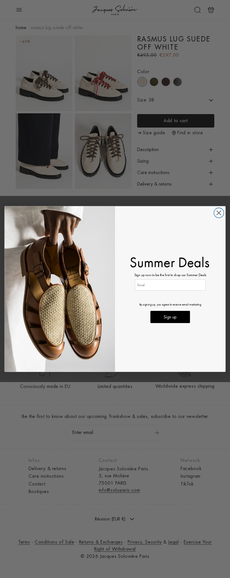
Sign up (170, 317)
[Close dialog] (219, 213)
